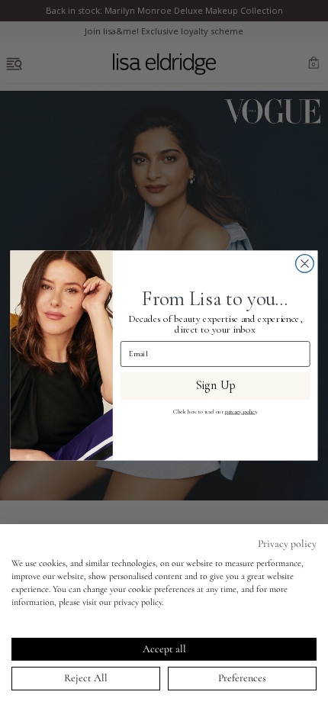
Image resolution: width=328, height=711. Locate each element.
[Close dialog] (305, 264)
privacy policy (241, 411)
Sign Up (215, 385)
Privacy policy (287, 543)
